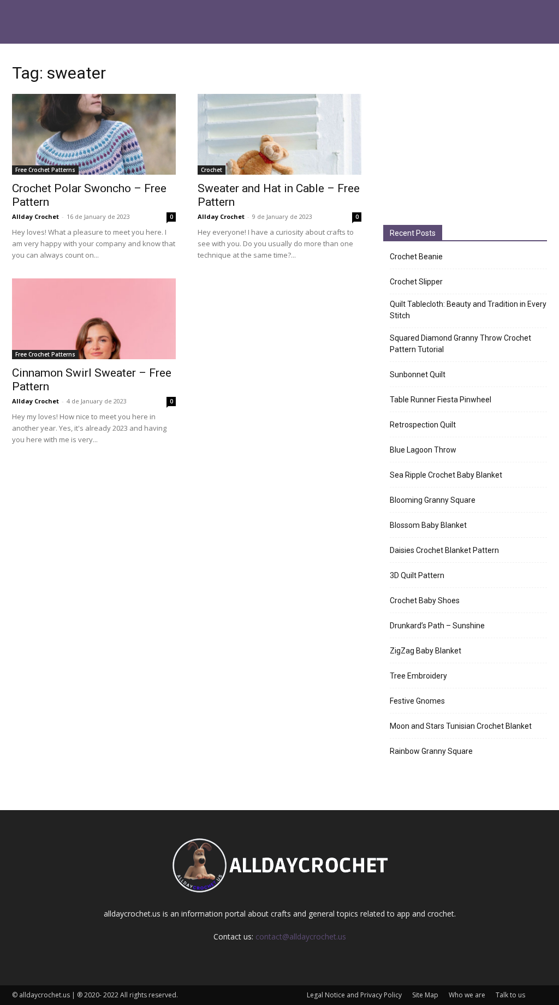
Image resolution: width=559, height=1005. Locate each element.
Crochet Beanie (416, 256)
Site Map (425, 995)
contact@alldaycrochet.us (300, 936)
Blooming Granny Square (432, 500)
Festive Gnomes (417, 701)
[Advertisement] (465, 136)
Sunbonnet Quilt (417, 374)
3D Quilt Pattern (417, 575)
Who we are (467, 995)
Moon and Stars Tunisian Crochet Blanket (461, 726)
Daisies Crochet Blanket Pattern (444, 550)
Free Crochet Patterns (45, 170)
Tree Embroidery (418, 675)
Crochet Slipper (416, 281)
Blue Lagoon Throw (423, 449)
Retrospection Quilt (423, 424)
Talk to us (510, 995)
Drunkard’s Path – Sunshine (437, 625)
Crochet (211, 170)
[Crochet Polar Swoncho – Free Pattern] (94, 134)
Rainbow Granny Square (431, 751)
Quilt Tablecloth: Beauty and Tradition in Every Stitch (468, 310)
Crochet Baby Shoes (425, 600)
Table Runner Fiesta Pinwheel (440, 399)
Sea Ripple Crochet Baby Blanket (446, 475)
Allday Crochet (35, 216)
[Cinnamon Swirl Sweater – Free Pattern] (94, 318)
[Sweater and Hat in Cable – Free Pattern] (279, 134)
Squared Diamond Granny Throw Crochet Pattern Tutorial (460, 344)
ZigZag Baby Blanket (425, 650)
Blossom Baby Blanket (428, 525)
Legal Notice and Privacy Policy (354, 995)
